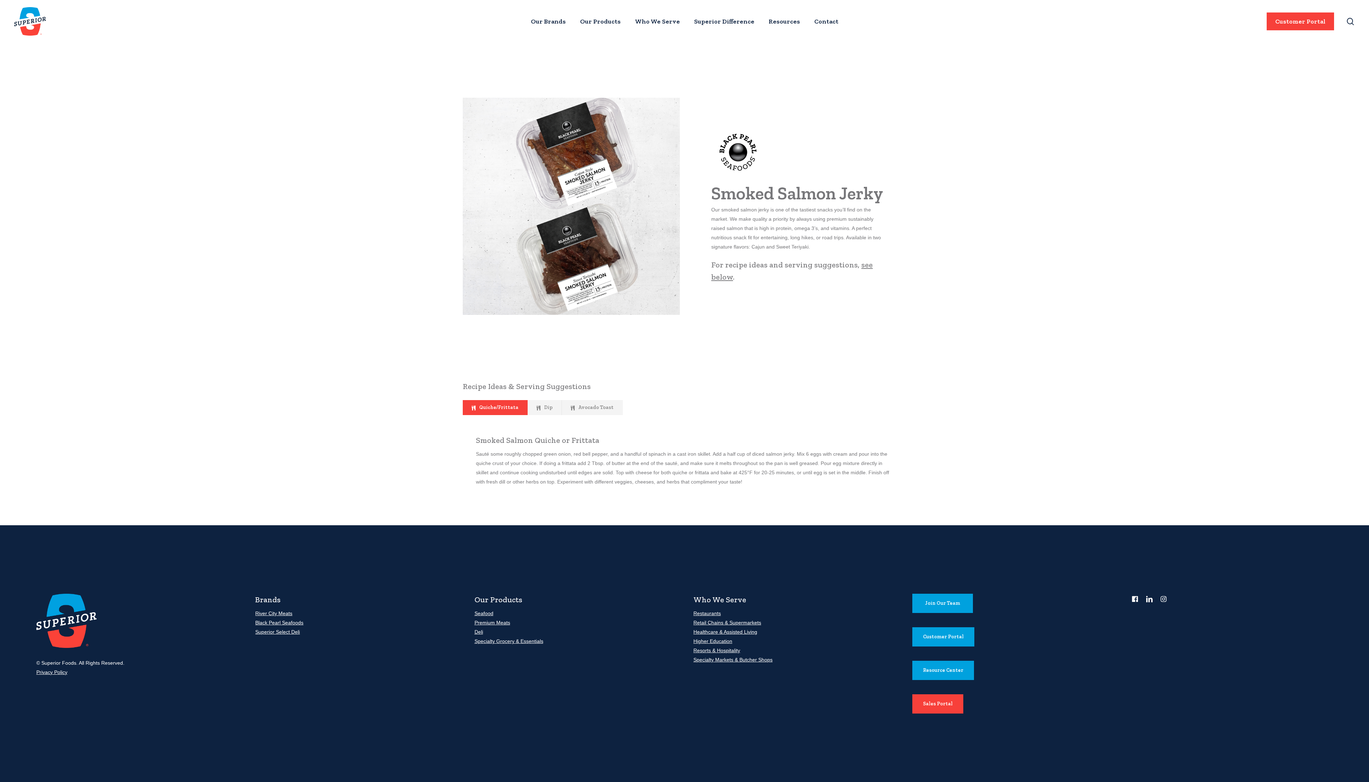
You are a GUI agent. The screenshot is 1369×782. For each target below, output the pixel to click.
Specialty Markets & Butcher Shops (733, 660)
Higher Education (712, 641)
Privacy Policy (51, 672)
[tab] (495, 407)
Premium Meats (492, 622)
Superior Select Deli (277, 632)
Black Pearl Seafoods (279, 622)
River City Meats (273, 613)
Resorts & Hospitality (716, 650)
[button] (942, 603)
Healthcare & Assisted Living (725, 632)
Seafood (484, 613)
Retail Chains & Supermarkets (727, 622)
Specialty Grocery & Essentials (509, 641)
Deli (479, 632)
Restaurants (707, 613)
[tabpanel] (685, 460)
